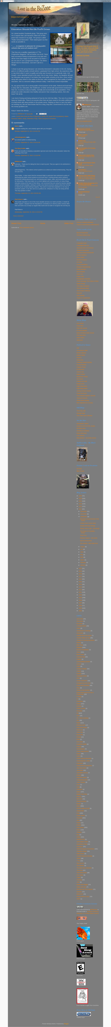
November (83, 514)
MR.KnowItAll (81, 271)
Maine (66, 116)
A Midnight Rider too (83, 245)
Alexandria (80, 633)
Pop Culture (80, 827)
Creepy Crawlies (82, 669)
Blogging (79, 647)
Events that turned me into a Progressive (28, 116)
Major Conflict (82, 135)
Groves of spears (82, 260)
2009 (80, 597)
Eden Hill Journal (82, 328)
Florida (79, 737)
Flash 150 (80, 732)
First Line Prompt (82, 727)
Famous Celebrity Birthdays (85, 222)
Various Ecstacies (82, 398)
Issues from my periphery (56, 116)
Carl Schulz (80, 323)
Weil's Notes (80, 337)
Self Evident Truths (82, 841)
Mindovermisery (81, 801)
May (81, 554)
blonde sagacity (81, 353)
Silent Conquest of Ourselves (47, 118)
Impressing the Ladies (83, 761)
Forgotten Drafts (81, 744)
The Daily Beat (81, 335)
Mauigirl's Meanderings (84, 267)
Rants (78, 830)
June (82, 552)
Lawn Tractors (81, 782)
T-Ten (78, 861)
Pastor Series (81, 815)
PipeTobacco (19, 199)
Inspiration (80, 763)
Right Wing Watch (82, 388)
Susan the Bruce (82, 393)
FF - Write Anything (82, 718)
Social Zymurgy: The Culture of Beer (88, 281)
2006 (80, 605)
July (81, 549)
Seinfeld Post (81, 839)
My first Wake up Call (83, 808)
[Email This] (40, 114)
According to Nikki (82, 350)
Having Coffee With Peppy (86, 175)
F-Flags (79, 696)
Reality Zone (80, 384)
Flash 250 (80, 734)
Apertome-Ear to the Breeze (85, 248)
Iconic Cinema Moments (84, 758)
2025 (80, 498)
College (79, 659)
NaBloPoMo (80, 811)
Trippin (79, 877)
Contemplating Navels (83, 661)
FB (47, 116)
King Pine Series (82, 777)
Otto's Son (80, 274)
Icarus (78, 756)
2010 (80, 595)
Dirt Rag (79, 468)
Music (78, 806)
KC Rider (79, 262)
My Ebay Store (81, 428)
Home (42, 223)
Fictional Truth (81, 725)
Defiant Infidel (81, 355)
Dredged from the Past (83, 683)
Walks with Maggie (82, 884)
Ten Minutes (80, 865)
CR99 (78, 666)
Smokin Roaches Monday (84, 856)
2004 (80, 611)
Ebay (78, 688)
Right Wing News (82, 386)
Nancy (17, 126)
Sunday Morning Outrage (87, 526)
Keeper (79, 775)
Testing (80, 193)
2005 (80, 608)
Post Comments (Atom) (27, 227)
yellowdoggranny (20, 137)
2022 (80, 506)
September (83, 516)
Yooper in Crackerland (83, 298)
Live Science (80, 435)
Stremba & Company (83, 431)
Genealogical (81, 749)
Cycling (79, 673)
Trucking (79, 880)
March (82, 560)
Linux (78, 784)
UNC (78, 882)
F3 (77, 699)
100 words (80, 619)
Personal (14, 118)
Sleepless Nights (82, 851)
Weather (79, 891)
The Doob (80, 870)
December (83, 511)
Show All (98, 197)
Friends (79, 746)
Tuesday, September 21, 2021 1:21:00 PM (27, 155)
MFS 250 (79, 799)
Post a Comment (18, 216)
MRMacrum (18, 161)
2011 (80, 592)
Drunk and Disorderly (83, 685)
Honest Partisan (81, 364)
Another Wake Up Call (83, 638)
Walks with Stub (81, 887)
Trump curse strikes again (85, 165)
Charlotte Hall (81, 657)
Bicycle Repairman (82, 232)
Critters (79, 671)
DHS (78, 678)
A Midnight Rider (82, 243)
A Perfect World (81, 626)
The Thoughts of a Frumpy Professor (86, 148)
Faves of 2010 (81, 708)
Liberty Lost (80, 372)
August (82, 546)
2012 (80, 589)
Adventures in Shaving (83, 630)
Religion (79, 832)
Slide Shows (80, 853)
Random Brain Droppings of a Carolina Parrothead (87, 183)
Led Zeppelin (81, 136)
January (83, 565)
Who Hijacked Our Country (85, 403)
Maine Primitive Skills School (85, 333)
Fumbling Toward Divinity (84, 362)
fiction (78, 723)
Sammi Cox (82, 140)
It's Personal (80, 369)
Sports (79, 858)
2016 (80, 579)
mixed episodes (81, 269)
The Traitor (80, 875)
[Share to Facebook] (44, 114)
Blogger (66, 1024)
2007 (80, 603)
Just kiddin (80, 770)
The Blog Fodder (20, 148)
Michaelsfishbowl (83, 192)
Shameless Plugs (32, 118)
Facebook (80, 701)
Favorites (79, 711)
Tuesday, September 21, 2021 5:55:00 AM (27, 142)
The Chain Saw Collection (84, 415)
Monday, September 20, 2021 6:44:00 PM (27, 131)
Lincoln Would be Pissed (85, 171)
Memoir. (79, 796)
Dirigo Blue (80, 326)
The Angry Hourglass (83, 286)
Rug (78, 834)
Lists (78, 787)
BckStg (79, 642)
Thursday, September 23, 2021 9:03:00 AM (28, 193)
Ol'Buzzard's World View (86, 155)
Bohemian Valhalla (84, 129)
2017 (80, 576)
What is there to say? (83, 896)
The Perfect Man (82, 872)
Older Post (68, 223)
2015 (80, 581)
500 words (80, 621)
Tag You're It (80, 863)
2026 (80, 496)
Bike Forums (80, 471)
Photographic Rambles (83, 279)
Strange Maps (81, 413)
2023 (80, 503)
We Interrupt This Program (85, 889)
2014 (80, 584)
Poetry (79, 822)
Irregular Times (81, 367)
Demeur (79, 357)
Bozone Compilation (83, 649)
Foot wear (80, 742)
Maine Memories (82, 433)
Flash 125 (80, 730)
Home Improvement (83, 751)
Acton (78, 628)
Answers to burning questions (85, 640)
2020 (80, 568)
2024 (80, 501)
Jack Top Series (81, 768)
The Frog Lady (81, 411)
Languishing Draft (82, 780)
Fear (78, 715)
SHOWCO (80, 846)
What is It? (80, 894)
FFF (78, 720)
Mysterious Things (82, 376)
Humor (79, 753)
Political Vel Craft (82, 381)
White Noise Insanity (83, 400)
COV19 (79, 664)
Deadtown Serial (82, 676)
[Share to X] (43, 114)
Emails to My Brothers (83, 690)
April (82, 557)
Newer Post (16, 223)
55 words (79, 623)
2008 (80, 600)
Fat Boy (79, 706)
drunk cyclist (80, 257)
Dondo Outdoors (82, 255)
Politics (20, 118)
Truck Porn (83, 535)
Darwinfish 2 (82, 170)
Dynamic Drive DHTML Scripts (86, 426)
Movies (79, 803)
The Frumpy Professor (83, 290)
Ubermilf (79, 293)
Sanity (24, 118)
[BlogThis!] (41, 114)
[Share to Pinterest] (46, 114)
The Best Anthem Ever (83, 235)
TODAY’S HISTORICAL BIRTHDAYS (88, 224)
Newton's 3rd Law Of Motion (86, 130)
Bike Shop (80, 645)
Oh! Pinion (80, 379)
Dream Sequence (82, 680)
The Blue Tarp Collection (84, 868)
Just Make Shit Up (82, 772)
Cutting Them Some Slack (88, 523)
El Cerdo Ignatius (82, 330)
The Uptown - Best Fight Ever (89, 543)
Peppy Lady (80, 276)
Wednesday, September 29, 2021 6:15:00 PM (28, 212)
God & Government (86, 540)
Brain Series (80, 654)
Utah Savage (80, 295)
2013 (80, 587)
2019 (80, 571)
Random (80, 150)
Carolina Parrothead (83, 250)
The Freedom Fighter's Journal (86, 395)
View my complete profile (84, 121)
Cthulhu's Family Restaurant (85, 252)
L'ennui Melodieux (82, 264)
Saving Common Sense (84, 391)
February (83, 562)
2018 (80, 574)
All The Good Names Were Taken (86, 163)
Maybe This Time (82, 794)
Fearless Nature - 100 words (88, 538)
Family (43, 116)
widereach (80, 340)
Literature (79, 789)
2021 (80, 509)
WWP (78, 899)
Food (78, 739)
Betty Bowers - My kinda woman (86, 438)
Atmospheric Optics (82, 423)
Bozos (78, 652)
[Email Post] (37, 114)
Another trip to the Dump (84, 635)
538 (78, 348)
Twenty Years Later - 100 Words (89, 528)
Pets (78, 820)
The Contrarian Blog (83, 288)
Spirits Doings (81, 283)
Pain (78, 813)
